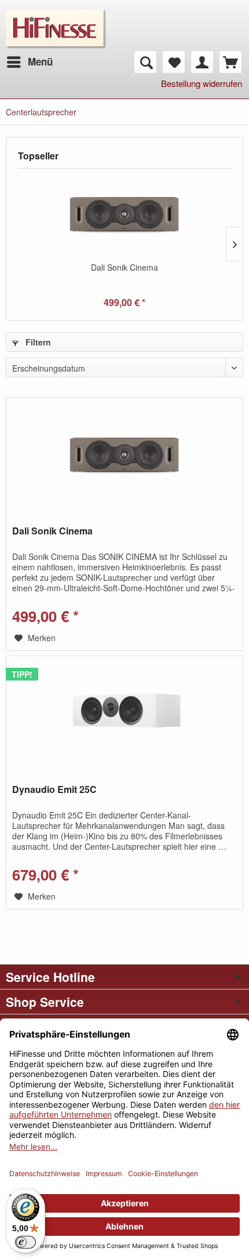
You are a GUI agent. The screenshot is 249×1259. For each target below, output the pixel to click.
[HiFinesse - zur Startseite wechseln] (56, 16)
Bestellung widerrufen (201, 83)
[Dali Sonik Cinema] (124, 215)
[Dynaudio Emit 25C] (124, 714)
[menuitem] (29, 62)
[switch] (25, 1242)
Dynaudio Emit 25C (54, 790)
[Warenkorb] (230, 62)
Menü (40, 61)
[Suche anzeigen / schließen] (145, 62)
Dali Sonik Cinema (124, 267)
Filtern (37, 342)
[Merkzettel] (173, 62)
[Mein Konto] (202, 62)
